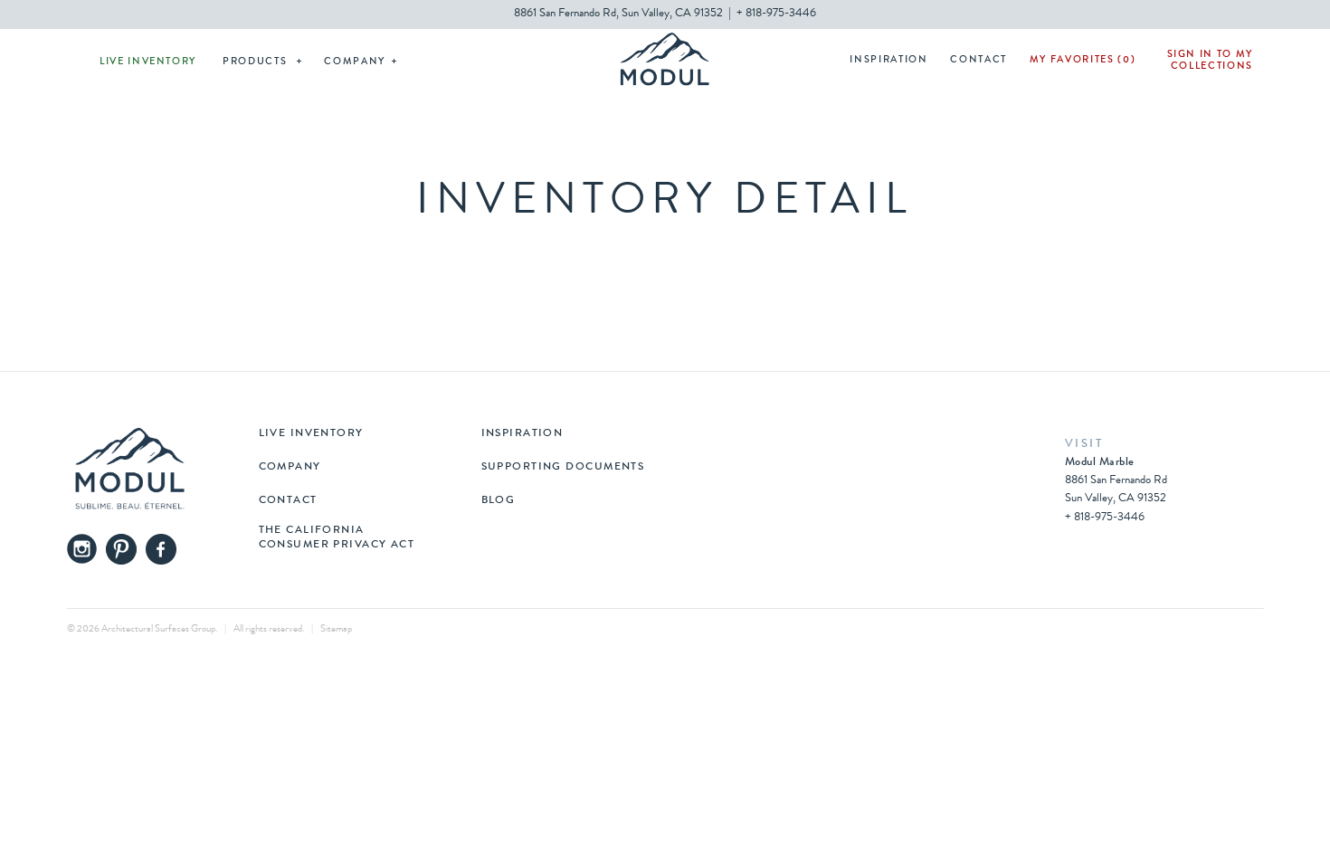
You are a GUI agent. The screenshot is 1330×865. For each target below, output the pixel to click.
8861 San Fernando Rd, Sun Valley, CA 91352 (618, 14)
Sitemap (336, 629)
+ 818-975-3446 (776, 14)
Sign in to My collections (1210, 60)
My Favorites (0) (1082, 60)
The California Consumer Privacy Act (337, 538)
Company (354, 62)
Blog (498, 501)
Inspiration (888, 60)
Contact (978, 60)
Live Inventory (148, 62)
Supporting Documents (563, 467)
